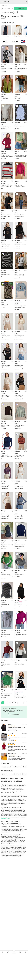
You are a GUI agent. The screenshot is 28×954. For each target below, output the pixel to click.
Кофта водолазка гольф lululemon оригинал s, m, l (16, 728)
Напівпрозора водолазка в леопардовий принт (6, 305)
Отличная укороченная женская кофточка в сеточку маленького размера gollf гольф (20, 306)
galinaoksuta (11, 743)
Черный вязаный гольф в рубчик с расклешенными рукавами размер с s (7, 545)
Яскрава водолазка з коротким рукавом (6, 694)
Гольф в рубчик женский (21, 606)
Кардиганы (18, 774)
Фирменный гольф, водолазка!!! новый (19, 215)
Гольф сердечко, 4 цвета (14, 756)
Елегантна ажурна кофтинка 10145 (5, 336)
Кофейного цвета (17, 767)
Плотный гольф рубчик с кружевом (20, 245)
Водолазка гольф (19, 574)
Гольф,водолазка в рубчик (5, 426)
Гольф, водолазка (19, 126)
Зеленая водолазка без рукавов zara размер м (20, 156)
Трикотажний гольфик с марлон (21, 635)
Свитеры (11, 774)
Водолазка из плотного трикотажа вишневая (16, 747)
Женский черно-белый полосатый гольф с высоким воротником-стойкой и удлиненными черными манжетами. (21, 696)
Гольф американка (5, 634)
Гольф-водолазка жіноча (5, 664)
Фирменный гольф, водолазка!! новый (6, 215)
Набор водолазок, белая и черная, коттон (16, 737)
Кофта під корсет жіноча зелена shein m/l (7, 575)
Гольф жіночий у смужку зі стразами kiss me (7, 185)
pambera (10, 724)
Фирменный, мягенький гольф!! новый (21, 69)
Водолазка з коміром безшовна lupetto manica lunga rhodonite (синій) (20, 545)
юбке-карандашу (5, 818)
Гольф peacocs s (5, 274)
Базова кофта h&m (19, 664)
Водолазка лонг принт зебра (6, 69)
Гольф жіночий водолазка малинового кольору (20, 185)
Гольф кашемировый (6, 126)
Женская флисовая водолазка (19, 426)
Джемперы (4, 774)
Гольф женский (5, 604)
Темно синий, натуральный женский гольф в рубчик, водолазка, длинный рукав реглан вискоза (6, 456)
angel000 (10, 734)
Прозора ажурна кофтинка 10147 (19, 366)
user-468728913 (12, 753)
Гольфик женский (6, 767)
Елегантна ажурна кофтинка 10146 (5, 245)
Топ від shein (4, 98)
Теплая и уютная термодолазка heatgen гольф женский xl (7, 156)
